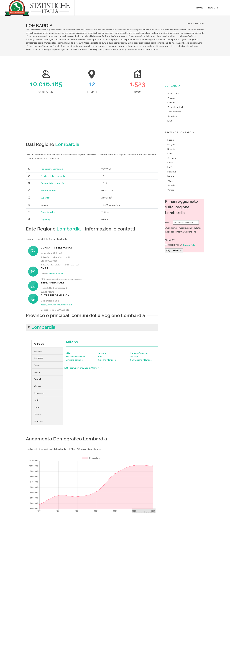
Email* (169, 222)
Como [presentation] (37, 407)
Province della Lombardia (53, 176)
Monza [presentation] (37, 414)
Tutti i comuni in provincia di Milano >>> (83, 367)
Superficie (46, 197)
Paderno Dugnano (139, 353)
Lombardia (199, 23)
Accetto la (175, 245)
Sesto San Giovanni (75, 356)
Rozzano (134, 356)
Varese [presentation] (37, 386)
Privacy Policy (189, 245)
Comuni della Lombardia (52, 183)
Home (189, 23)
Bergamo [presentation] (38, 358)
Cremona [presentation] (38, 393)
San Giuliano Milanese (141, 359)
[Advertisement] (92, 119)
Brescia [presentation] (38, 350)
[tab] (47, 343)
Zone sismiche (48, 212)
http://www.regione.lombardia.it (56, 304)
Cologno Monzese (107, 359)
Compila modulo (55, 273)
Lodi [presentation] (36, 400)
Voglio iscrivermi (174, 250)
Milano (72, 342)
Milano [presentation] (40, 343)
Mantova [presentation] (38, 421)
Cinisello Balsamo (74, 359)
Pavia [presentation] (37, 365)
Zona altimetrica (48, 190)
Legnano (102, 353)
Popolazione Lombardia (52, 168)
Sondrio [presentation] (38, 379)
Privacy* (170, 240)
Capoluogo (46, 219)
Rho (100, 356)
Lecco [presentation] (37, 372)
